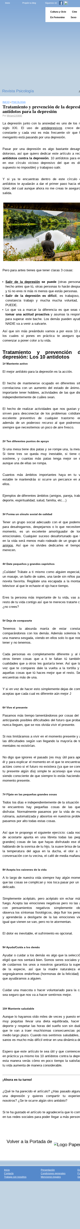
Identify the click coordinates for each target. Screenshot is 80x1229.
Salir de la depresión (22, 282)
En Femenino (57, 17)
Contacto (9, 1173)
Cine (74, 11)
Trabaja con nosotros (15, 1177)
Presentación (48, 1170)
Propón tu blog (29, 3)
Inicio (7, 3)
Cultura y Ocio (58, 11)
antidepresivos (51, 128)
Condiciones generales (53, 1173)
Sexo (73, 17)
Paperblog (21, 15)
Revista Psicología (18, 91)
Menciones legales (51, 1177)
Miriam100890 (14, 115)
